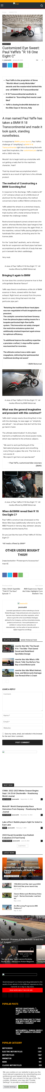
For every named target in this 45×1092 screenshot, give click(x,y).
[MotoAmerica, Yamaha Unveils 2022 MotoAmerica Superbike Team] (8, 1033)
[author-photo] (22, 603)
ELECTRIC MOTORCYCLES (11, 876)
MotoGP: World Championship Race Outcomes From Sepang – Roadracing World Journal (22, 809)
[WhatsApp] (20, 65)
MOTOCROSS (6, 799)
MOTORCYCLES (7, 841)
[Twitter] (10, 65)
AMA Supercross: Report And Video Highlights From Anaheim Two (32, 591)
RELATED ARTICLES (11, 640)
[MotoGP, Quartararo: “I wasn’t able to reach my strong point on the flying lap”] (8, 1012)
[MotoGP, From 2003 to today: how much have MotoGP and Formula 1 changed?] (8, 1023)
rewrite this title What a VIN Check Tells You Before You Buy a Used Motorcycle (27, 662)
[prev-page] (3, 681)
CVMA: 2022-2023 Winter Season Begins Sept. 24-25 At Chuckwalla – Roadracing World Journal (20, 793)
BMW (38, 466)
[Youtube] (27, 995)
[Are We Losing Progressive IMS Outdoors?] (7, 907)
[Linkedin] (10, 995)
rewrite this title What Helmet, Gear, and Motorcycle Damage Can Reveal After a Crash (28, 673)
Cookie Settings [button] (10, 1087)
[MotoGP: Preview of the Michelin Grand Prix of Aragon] (22, 930)
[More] (26, 65)
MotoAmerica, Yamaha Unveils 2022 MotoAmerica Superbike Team (29, 1032)
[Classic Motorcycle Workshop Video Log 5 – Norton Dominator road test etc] (7, 895)
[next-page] (7, 681)
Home (4, 12)
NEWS (4, 828)
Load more (22, 846)
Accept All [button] (23, 1087)
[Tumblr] (16, 995)
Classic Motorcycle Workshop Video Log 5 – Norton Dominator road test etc (27, 896)
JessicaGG (7, 60)
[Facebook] (4, 65)
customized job (30, 150)
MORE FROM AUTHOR (29, 640)
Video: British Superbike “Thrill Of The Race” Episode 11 (11, 591)
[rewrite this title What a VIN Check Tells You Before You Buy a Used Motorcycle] (8, 662)
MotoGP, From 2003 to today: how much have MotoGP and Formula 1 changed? (28, 1021)
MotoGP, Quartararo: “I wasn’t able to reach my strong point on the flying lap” (28, 1011)
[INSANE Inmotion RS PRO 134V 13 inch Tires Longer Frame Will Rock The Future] (22, 869)
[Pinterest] (15, 65)
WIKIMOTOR (13, 12)
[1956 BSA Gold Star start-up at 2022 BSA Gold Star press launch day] (7, 885)
